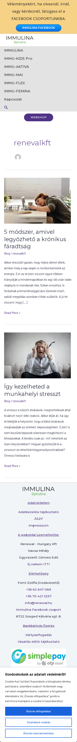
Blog (7, 253)
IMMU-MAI (13, 75)
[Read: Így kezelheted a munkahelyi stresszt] (37, 355)
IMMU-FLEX (14, 83)
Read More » (12, 312)
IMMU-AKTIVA (16, 67)
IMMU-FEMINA (17, 91)
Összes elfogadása (38, 711)
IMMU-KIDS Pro (18, 58)
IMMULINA (13, 50)
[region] (38, 704)
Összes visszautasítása (38, 733)
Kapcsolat (13, 99)
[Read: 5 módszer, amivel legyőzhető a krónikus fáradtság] (37, 200)
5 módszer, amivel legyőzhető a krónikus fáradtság (35, 239)
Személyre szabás (38, 722)
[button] (38, 107)
